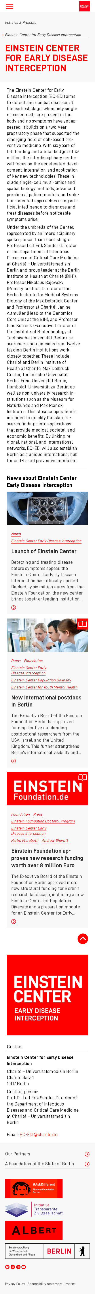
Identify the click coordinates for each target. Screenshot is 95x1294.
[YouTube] (23, 1266)
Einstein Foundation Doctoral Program (43, 821)
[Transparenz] (47, 1209)
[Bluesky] (7, 1266)
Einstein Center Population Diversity (41, 680)
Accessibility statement (45, 1284)
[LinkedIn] (13, 1266)
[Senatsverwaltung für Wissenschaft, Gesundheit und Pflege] (47, 1251)
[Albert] (47, 1230)
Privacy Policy (15, 1284)
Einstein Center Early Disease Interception (46, 541)
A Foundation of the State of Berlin (39, 1164)
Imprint (70, 1284)
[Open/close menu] (9, 6)
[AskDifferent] (47, 1188)
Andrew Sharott (55, 840)
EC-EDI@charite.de (38, 1134)
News (16, 534)
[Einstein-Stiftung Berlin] (84, 6)
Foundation (33, 661)
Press (16, 661)
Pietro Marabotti (24, 840)
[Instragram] (18, 1266)
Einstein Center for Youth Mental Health (44, 687)
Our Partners (17, 1154)
